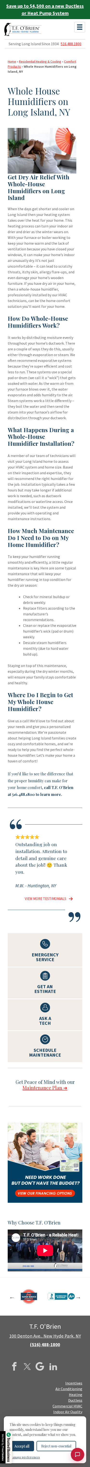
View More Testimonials (45, 898)
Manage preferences (25, 1457)
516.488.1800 (71, 43)
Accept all (21, 1446)
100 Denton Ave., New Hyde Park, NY (45, 1336)
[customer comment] (69, 898)
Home (12, 61)
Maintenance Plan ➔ (45, 1087)
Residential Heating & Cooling (40, 61)
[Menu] (79, 27)
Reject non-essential (56, 1446)
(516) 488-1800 (45, 1344)
